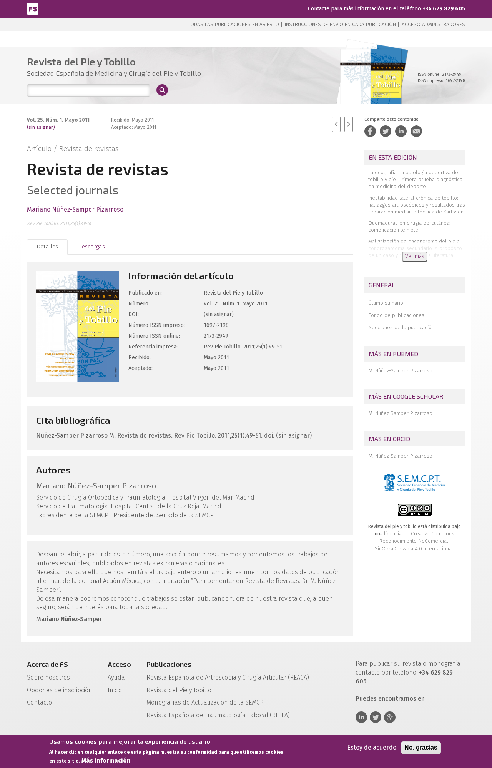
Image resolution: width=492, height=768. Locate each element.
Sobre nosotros (48, 677)
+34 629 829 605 (443, 8)
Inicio (115, 690)
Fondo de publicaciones (396, 315)
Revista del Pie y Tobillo (178, 690)
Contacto (39, 702)
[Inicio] (32, 8)
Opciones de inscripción (59, 690)
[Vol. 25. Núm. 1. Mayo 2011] (371, 84)
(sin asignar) (41, 127)
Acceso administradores (433, 24)
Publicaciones (168, 664)
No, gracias (420, 747)
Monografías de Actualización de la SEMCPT (206, 702)
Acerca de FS (47, 664)
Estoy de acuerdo (371, 747)
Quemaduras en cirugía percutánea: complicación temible (409, 226)
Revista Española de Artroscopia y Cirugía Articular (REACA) (227, 677)
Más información (106, 760)
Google (390, 717)
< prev (336, 124)
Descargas (91, 246)
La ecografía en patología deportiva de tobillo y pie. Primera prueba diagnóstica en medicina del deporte (415, 179)
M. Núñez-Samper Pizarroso (400, 370)
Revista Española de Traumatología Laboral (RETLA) (218, 715)
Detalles (47, 246)
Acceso (119, 664)
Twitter (375, 717)
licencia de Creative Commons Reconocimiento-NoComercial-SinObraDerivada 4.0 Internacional (414, 541)
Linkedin (361, 717)
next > (348, 124)
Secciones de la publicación (401, 327)
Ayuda (116, 677)
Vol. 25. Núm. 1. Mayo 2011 (58, 120)
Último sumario (386, 303)
